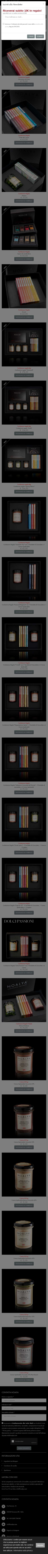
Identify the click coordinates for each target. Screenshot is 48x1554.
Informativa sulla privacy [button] (23, 1550)
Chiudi (31, 36)
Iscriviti (40, 36)
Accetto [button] (40, 1545)
